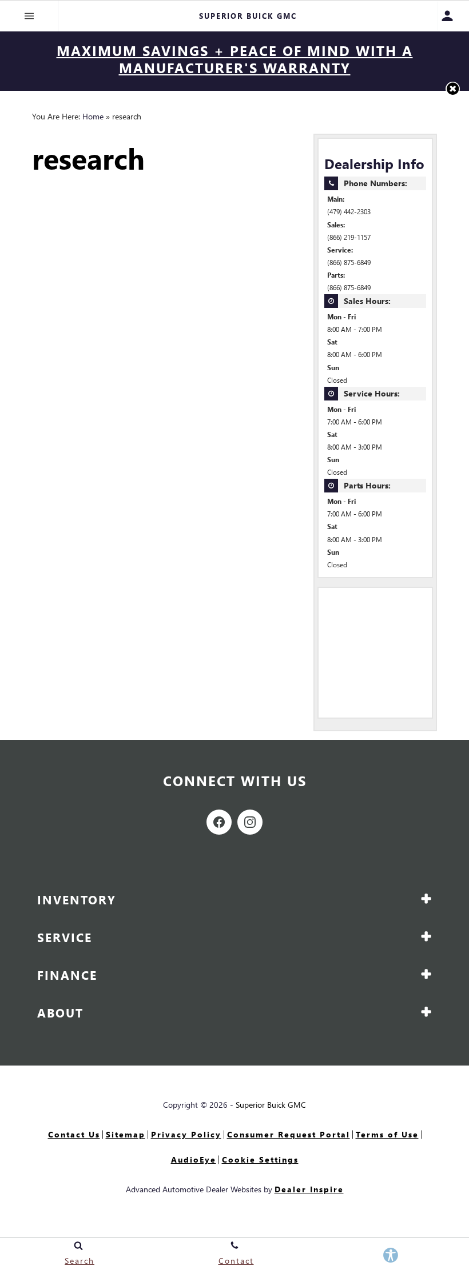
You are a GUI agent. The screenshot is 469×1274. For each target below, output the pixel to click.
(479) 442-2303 (349, 211)
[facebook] (219, 822)
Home (93, 116)
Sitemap (125, 1134)
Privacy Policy (186, 1134)
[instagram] (250, 822)
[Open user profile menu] (453, 16)
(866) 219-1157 (349, 237)
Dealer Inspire (309, 1189)
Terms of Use (387, 1134)
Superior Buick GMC (271, 1104)
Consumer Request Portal (288, 1134)
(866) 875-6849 (349, 262)
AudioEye (193, 1159)
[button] (453, 89)
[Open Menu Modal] (29, 16)
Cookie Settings (260, 1159)
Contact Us (74, 1134)
